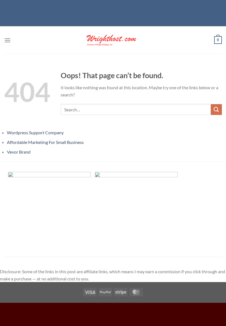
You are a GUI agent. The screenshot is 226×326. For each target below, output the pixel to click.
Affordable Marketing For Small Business (45, 142)
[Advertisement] (113, 12)
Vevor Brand (19, 151)
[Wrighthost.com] (113, 40)
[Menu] (7, 40)
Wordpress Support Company (35, 132)
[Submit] (216, 109)
